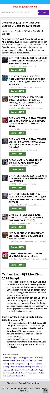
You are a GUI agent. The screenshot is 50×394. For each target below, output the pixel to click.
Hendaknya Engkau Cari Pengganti (15, 358)
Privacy (29, 383)
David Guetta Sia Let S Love (26, 361)
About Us (39, 383)
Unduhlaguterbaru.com (25, 6)
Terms (22, 383)
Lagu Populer (16, 31)
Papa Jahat (35, 367)
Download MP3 (17, 70)
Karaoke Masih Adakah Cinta (13, 373)
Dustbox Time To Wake (34, 373)
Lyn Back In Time (36, 358)
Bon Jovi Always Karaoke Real (14, 376)
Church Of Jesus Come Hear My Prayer (29, 370)
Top (45, 390)
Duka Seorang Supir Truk (18, 364)
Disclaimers (12, 383)
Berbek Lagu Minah (23, 367)
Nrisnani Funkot (9, 361)
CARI (44, 12)
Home (4, 31)
